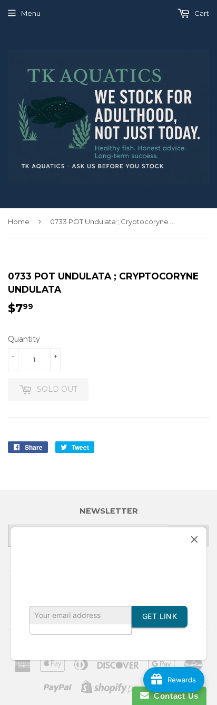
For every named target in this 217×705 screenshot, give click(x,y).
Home (18, 221)
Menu (31, 13)
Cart (201, 13)
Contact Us (174, 695)
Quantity (24, 339)
